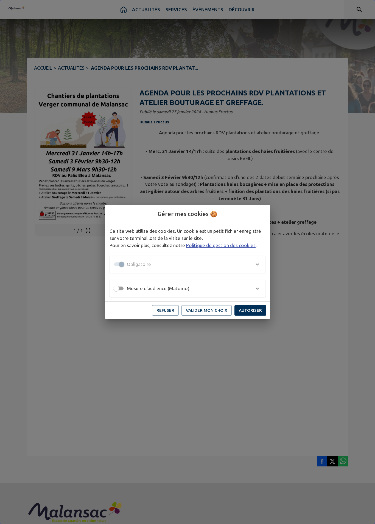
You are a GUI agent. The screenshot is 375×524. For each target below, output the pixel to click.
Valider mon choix (206, 310)
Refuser (165, 310)
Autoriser (250, 310)
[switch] (116, 288)
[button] (187, 264)
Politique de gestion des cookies (221, 245)
